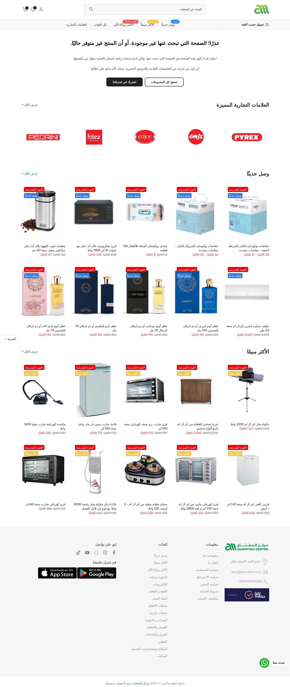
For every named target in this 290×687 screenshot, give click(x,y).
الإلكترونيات (160, 584)
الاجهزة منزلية (158, 577)
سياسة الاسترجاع (207, 577)
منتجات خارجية (158, 613)
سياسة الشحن (209, 584)
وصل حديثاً (170, 24)
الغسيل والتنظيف (156, 627)
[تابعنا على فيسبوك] (114, 552)
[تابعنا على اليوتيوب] (87, 552)
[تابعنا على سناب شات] (96, 552)
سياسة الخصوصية (207, 570)
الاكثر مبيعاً (149, 24)
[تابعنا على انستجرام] (105, 552)
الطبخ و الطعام (158, 591)
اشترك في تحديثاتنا (124, 82)
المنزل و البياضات (156, 634)
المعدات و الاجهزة (156, 620)
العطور (163, 641)
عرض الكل (31, 105)
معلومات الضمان (207, 598)
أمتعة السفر (159, 598)
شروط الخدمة (209, 591)
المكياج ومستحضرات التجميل (149, 649)
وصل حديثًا (160, 555)
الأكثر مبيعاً (160, 562)
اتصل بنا (213, 562)
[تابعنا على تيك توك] (78, 552)
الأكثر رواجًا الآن (125, 24)
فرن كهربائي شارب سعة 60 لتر (45, 504)
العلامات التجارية (76, 25)
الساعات (162, 656)
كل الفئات (100, 25)
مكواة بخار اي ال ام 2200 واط (250, 424)
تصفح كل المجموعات (164, 82)
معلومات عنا (210, 555)
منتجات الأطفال (157, 606)
